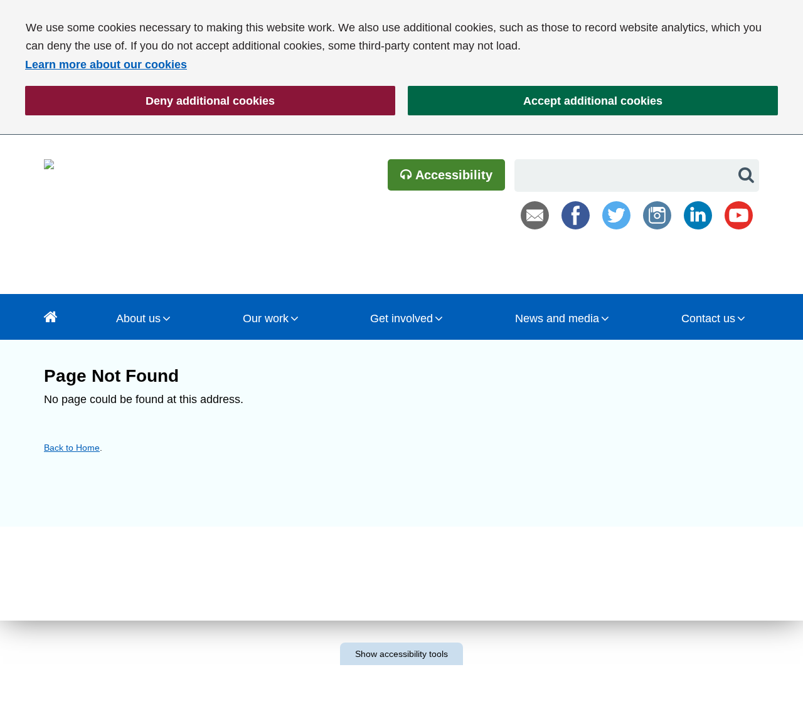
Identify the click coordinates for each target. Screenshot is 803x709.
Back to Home (72, 448)
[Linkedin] (698, 215)
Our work (266, 318)
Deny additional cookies (150, 101)
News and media (557, 318)
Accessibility (452, 175)
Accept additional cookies (535, 101)
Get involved (401, 318)
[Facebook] (575, 215)
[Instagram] (657, 215)
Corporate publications (145, 656)
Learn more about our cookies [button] (106, 64)
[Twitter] (616, 215)
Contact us (708, 318)
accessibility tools (401, 654)
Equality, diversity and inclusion (178, 624)
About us (138, 318)
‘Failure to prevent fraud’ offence (530, 637)
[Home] (51, 317)
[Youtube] (739, 215)
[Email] (535, 215)
